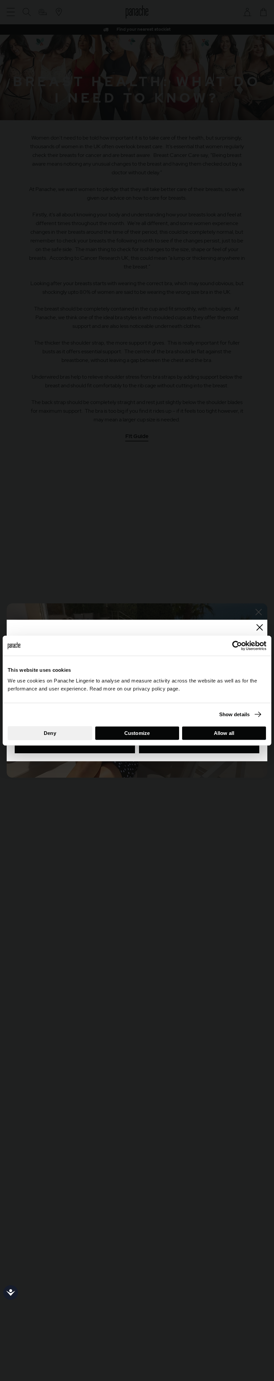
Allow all (224, 733)
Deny (50, 733)
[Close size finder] (259, 627)
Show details (234, 714)
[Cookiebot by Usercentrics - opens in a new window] (237, 646)
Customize (137, 733)
